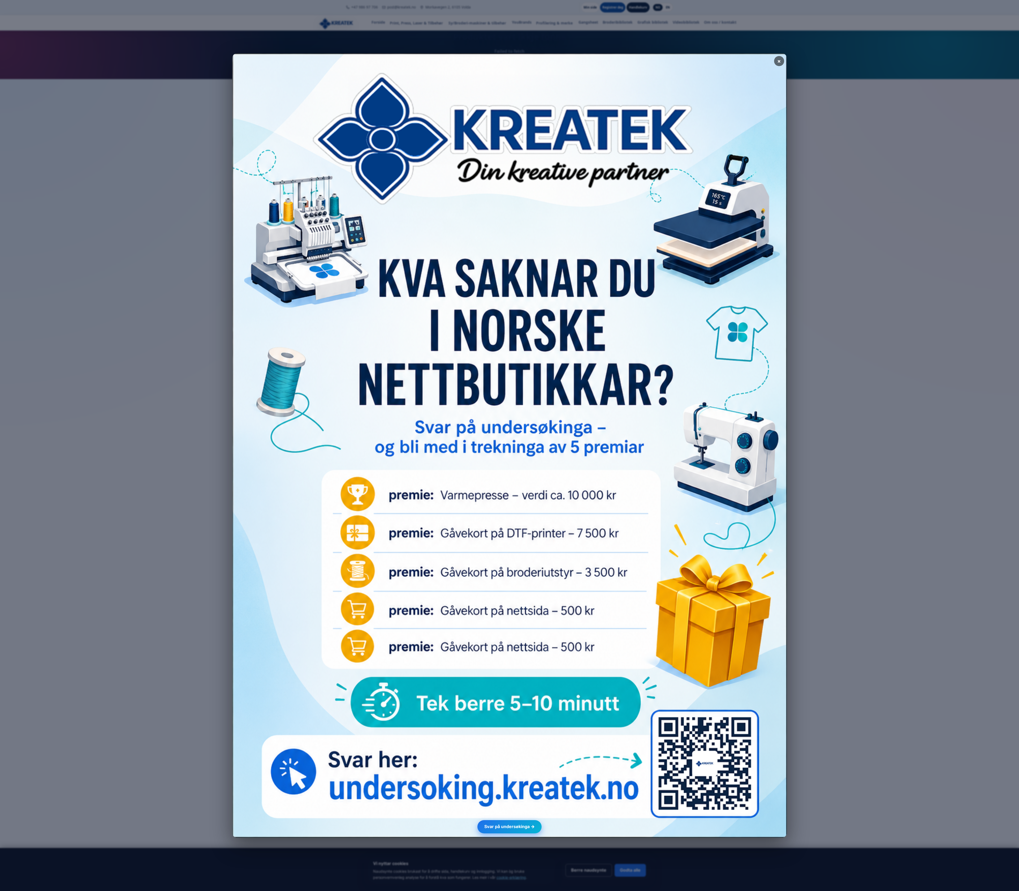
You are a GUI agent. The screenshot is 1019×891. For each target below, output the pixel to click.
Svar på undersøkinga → (509, 826)
